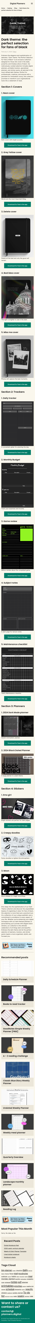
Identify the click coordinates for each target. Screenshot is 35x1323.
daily (25, 1270)
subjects (9, 1293)
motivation (23, 1279)
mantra (26, 1276)
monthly (17, 1279)
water (15, 1296)
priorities (18, 1286)
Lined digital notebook (11, 1254)
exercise (30, 1270)
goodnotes (23, 1273)
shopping (18, 1289)
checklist (19, 1270)
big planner (6, 1270)
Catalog (9, 8)
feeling (2, 1273)
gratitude (4, 1276)
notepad (7, 1282)
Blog (15, 8)
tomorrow (7, 1296)
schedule (10, 1289)
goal (16, 1273)
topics (11, 1296)
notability (30, 1279)
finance (7, 1273)
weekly (21, 1296)
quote (24, 1286)
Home (3, 8)
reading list (29, 1286)
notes (14, 1282)
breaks (14, 1270)
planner (25, 1282)
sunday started (18, 1293)
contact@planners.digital (11, 1312)
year (31, 1296)
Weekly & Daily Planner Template (15, 1251)
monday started (8, 1279)
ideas (18, 1276)
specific (29, 1289)
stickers (4, 1293)
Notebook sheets (10, 1257)
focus (11, 1274)
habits (14, 1276)
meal (30, 1276)
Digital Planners (17, 3)
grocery (9, 1276)
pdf (19, 1282)
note (2, 1282)
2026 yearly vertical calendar (14, 1248)
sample (3, 1289)
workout (27, 1296)
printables (7, 1285)
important (21, 1276)
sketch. (23, 1289)
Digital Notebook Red (11, 1245)
